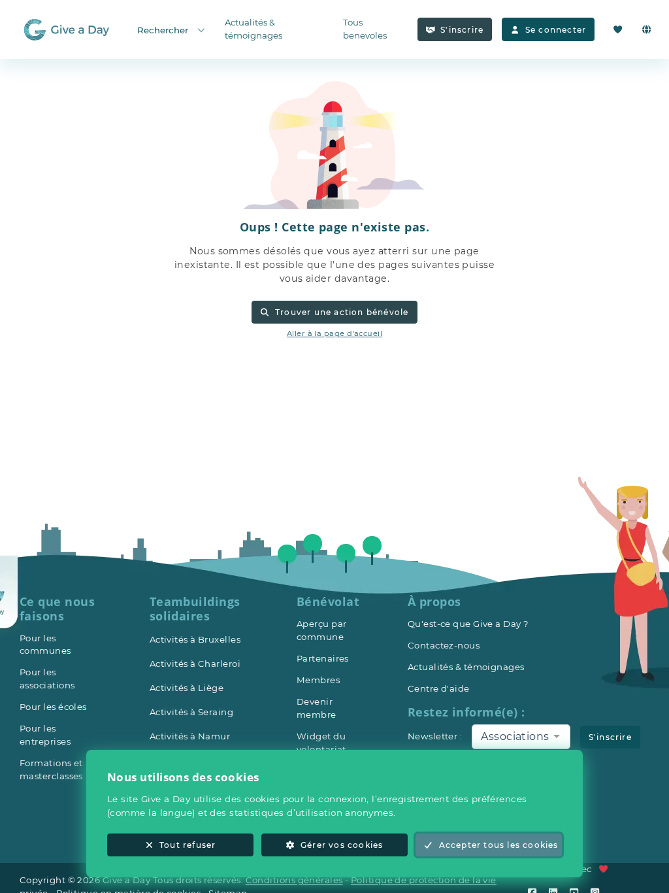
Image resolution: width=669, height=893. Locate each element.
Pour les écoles (53, 706)
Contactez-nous (444, 645)
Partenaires (323, 658)
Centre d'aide (439, 688)
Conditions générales (294, 880)
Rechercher (162, 30)
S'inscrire (461, 30)
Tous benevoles (365, 29)
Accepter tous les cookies (499, 845)
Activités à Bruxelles (195, 639)
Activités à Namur (190, 736)
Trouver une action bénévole (342, 312)
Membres (318, 680)
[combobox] (521, 736)
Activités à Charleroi (195, 663)
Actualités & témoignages (253, 29)
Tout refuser (187, 845)
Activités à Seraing (192, 712)
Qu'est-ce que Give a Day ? (468, 623)
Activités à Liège (187, 687)
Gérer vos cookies (342, 845)
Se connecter (555, 30)
